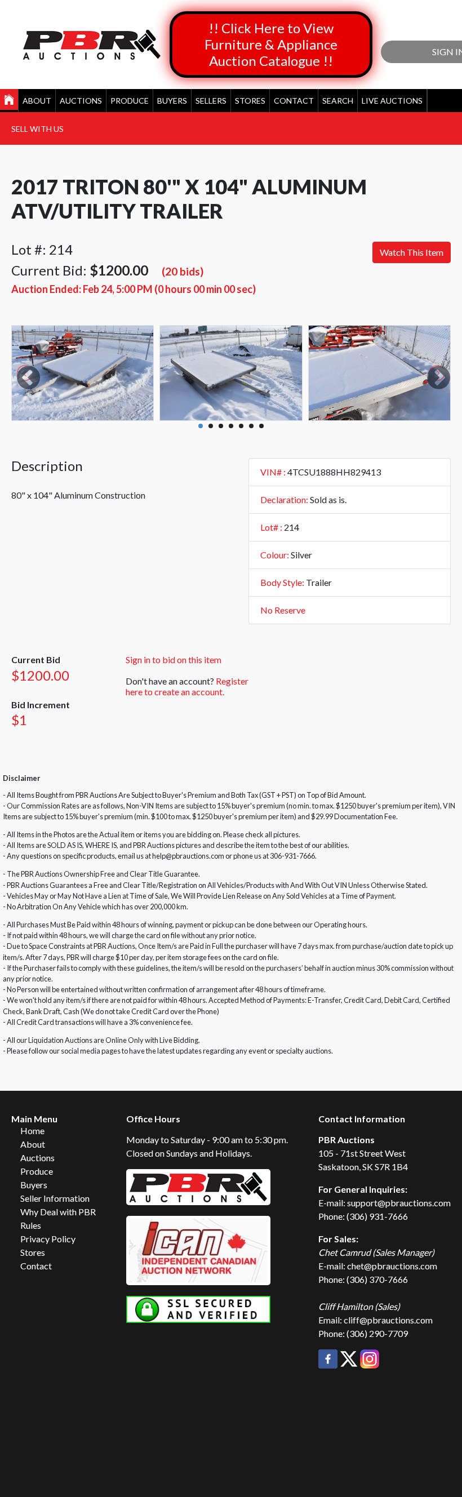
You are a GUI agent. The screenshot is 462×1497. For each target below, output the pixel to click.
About (37, 100)
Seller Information (55, 1198)
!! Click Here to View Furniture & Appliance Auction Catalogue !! (271, 44)
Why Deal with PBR (58, 1211)
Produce (129, 100)
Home (32, 1130)
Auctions (81, 100)
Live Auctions (392, 100)
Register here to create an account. (187, 686)
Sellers (211, 100)
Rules (30, 1225)
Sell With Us (37, 129)
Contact (294, 100)
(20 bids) (182, 271)
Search (337, 100)
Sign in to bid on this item (173, 659)
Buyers (172, 100)
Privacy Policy (47, 1238)
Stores (250, 100)
